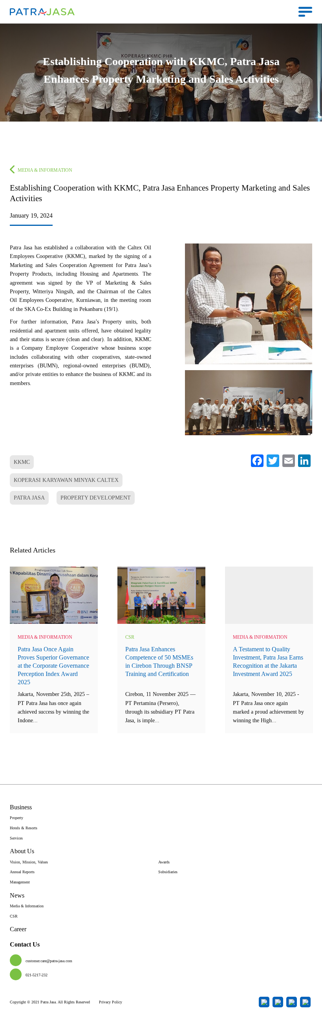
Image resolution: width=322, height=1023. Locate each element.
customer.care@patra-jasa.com (49, 961)
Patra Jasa (29, 498)
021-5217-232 (37, 975)
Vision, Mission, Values (29, 862)
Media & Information (45, 170)
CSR (129, 637)
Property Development (95, 498)
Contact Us (25, 944)
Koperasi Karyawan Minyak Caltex (66, 480)
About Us (22, 851)
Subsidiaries (167, 872)
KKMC (22, 462)
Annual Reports (22, 872)
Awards (164, 862)
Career (18, 929)
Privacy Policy (110, 1002)
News (17, 895)
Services (16, 838)
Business (21, 807)
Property (16, 818)
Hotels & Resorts (23, 828)
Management (20, 882)
